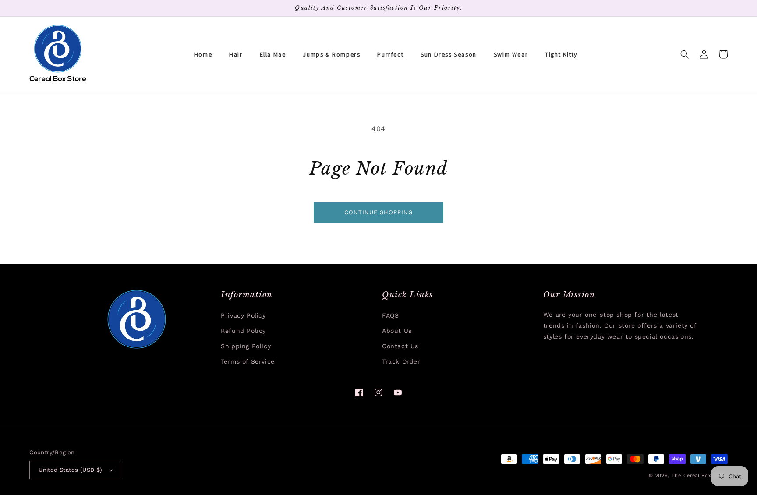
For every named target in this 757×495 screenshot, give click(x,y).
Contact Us (400, 346)
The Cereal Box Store (700, 475)
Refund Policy (243, 330)
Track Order (401, 361)
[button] (684, 54)
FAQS (390, 315)
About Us (397, 330)
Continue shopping (378, 212)
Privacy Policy (243, 315)
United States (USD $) (70, 470)
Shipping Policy (246, 346)
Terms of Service (248, 361)
